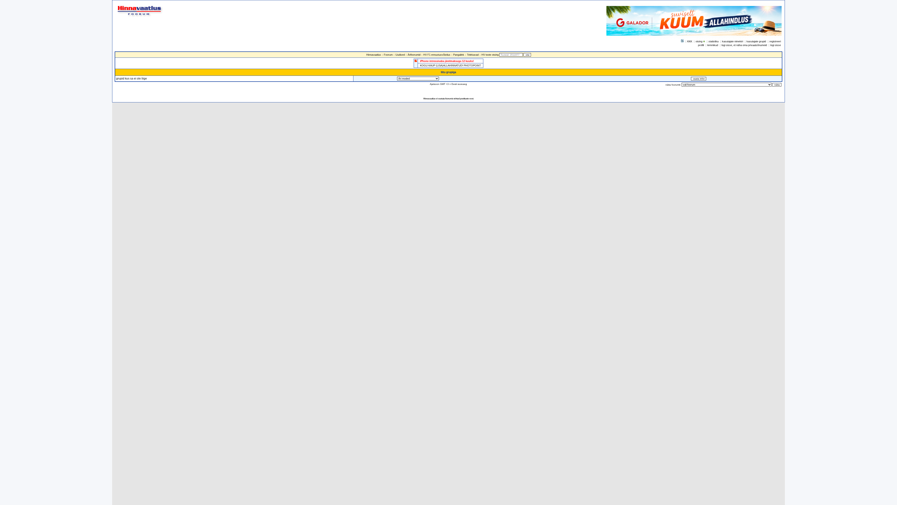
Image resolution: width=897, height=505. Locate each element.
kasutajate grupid (756, 41)
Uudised (400, 54)
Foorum (388, 54)
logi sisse (775, 45)
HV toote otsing (490, 54)
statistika (713, 41)
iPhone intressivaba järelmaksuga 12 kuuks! (447, 61)
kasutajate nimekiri (732, 41)
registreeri (775, 41)
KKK (689, 41)
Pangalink (458, 54)
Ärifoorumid (414, 54)
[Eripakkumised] (416, 61)
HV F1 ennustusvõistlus (436, 54)
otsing (699, 41)
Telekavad (473, 54)
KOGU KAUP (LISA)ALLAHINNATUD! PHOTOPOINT (450, 65)
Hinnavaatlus (373, 54)
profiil (701, 45)
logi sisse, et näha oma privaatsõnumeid (744, 45)
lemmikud (712, 45)
